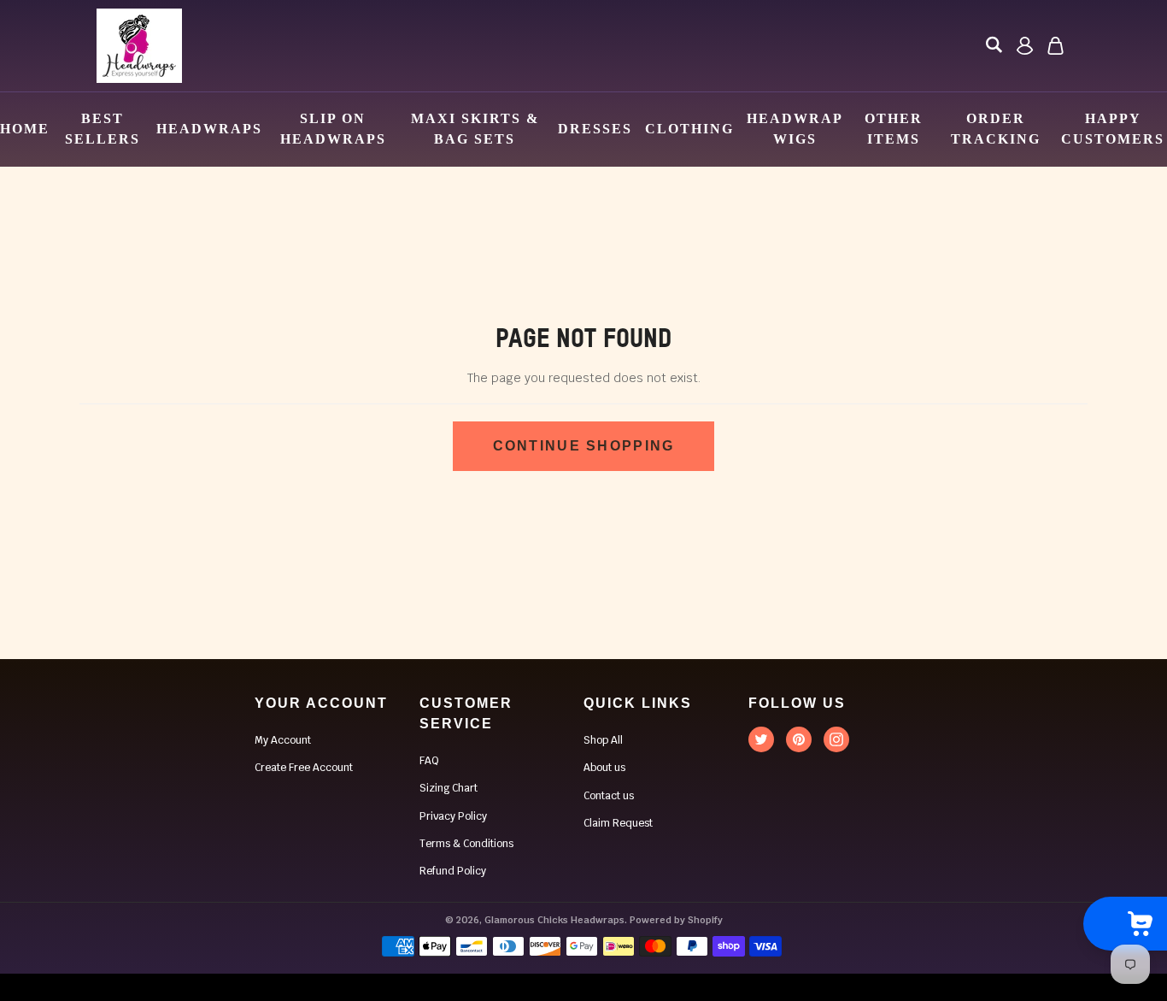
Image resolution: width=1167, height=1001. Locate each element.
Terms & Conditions (466, 844)
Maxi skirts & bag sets (475, 128)
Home (25, 128)
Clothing (689, 128)
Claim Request (618, 823)
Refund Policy (452, 871)
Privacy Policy (453, 816)
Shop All (603, 740)
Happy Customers (1112, 128)
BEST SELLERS (102, 128)
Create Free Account (304, 767)
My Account (283, 740)
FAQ (429, 761)
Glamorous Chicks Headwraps (554, 920)
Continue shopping (584, 446)
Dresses (595, 128)
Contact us (609, 796)
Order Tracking (996, 128)
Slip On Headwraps (333, 128)
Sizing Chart (448, 788)
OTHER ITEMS (894, 128)
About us (604, 767)
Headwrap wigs (794, 128)
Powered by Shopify (676, 920)
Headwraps (209, 128)
